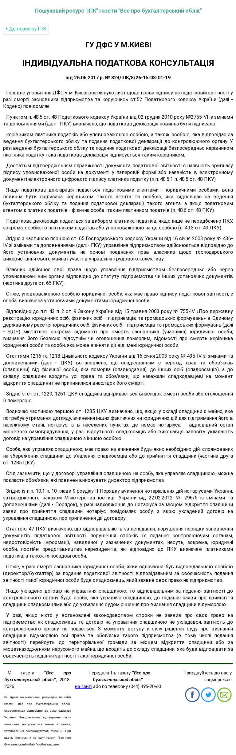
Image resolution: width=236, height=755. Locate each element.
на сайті (83, 686)
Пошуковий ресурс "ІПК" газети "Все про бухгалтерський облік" (118, 10)
